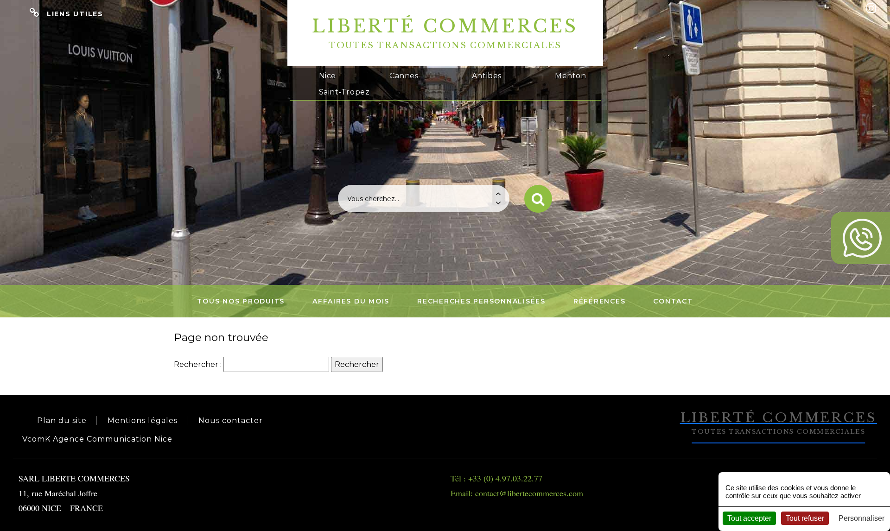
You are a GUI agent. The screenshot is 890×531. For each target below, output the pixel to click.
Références (599, 301)
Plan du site (62, 420)
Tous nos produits (241, 301)
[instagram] (871, 8)
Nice (327, 75)
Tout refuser (805, 518)
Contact (673, 301)
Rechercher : (198, 364)
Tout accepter (749, 518)
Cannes (403, 75)
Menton (570, 75)
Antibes (487, 75)
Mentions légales (143, 420)
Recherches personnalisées (481, 301)
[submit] (538, 199)
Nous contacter (230, 420)
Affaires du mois (350, 301)
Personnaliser (861, 518)
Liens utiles (75, 14)
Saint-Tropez (344, 92)
